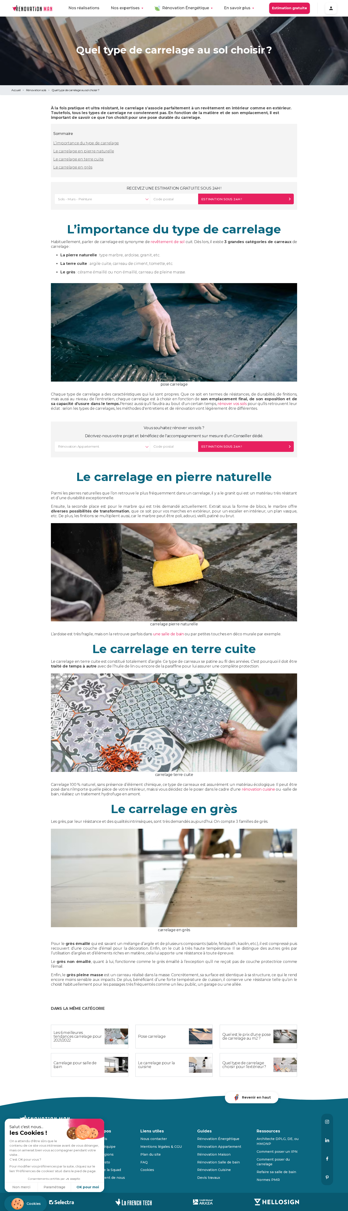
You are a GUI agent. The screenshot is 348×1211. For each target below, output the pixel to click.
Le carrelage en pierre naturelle (83, 151)
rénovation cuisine (258, 789)
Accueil (16, 90)
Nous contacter (153, 1139)
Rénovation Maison (214, 1154)
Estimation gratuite (289, 8)
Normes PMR (268, 1180)
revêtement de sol (167, 242)
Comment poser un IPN (277, 1151)
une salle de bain (168, 634)
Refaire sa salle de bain (276, 1172)
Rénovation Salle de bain (218, 1162)
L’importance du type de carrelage (86, 143)
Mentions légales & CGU (161, 1146)
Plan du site (150, 1154)
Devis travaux (208, 1177)
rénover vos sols (232, 403)
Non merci (21, 1187)
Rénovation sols (36, 90)
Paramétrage (54, 1187)
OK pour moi (87, 1187)
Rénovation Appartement (219, 1146)
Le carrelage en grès (72, 167)
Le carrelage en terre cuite (78, 159)
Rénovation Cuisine (214, 1170)
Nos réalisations (83, 8)
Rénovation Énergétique (185, 8)
